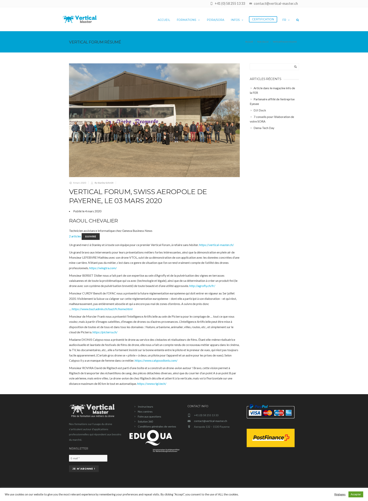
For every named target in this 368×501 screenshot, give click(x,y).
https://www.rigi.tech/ (151, 383)
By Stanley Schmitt (104, 182)
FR (284, 20)
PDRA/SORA (215, 20)
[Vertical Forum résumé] (154, 120)
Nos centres (145, 411)
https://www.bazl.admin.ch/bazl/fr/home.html (102, 309)
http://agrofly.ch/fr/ (202, 286)
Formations (186, 20)
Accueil (164, 20)
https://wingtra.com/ (103, 268)
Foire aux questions (149, 416)
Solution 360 (145, 421)
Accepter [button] (356, 494)
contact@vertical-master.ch (210, 421)
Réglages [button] (340, 494)
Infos (235, 20)
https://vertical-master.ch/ (216, 245)
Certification (263, 19)
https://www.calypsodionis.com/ (156, 360)
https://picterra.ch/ (105, 332)
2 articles (75, 236)
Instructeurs (145, 406)
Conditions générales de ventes (157, 426)
